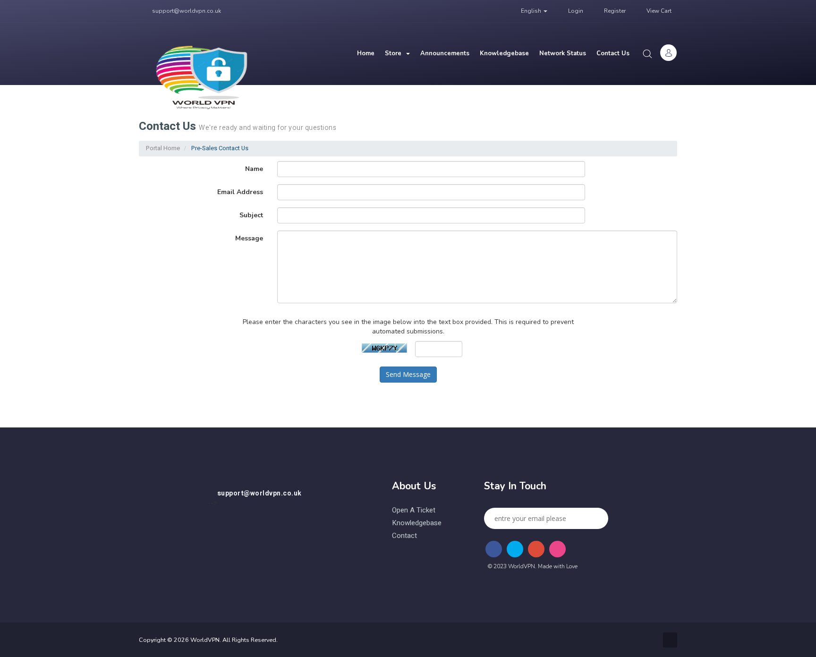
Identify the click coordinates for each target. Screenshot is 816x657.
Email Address (240, 192)
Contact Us (612, 53)
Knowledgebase (504, 53)
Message (249, 238)
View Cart (658, 11)
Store (395, 53)
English (531, 11)
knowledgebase (417, 523)
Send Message (408, 374)
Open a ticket (413, 510)
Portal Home (163, 148)
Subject (251, 215)
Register (614, 11)
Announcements (444, 53)
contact (404, 536)
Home (365, 53)
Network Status (562, 53)
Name (254, 168)
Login (575, 11)
